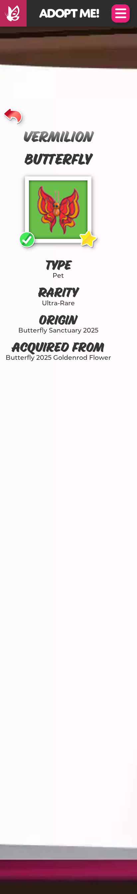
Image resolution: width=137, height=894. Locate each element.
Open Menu (120, 13)
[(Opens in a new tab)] (13, 13)
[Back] (13, 115)
